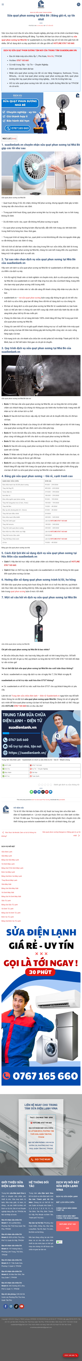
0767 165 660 (20, 706)
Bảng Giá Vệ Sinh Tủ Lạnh (11, 913)
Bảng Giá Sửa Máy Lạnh (10, 860)
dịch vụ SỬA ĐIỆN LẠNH (67, 1196)
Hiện (14, 139)
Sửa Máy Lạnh (7, 856)
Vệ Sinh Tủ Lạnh (7, 909)
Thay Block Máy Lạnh (9, 880)
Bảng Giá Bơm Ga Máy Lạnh (12, 876)
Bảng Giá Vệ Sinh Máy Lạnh (12, 868)
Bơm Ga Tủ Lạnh (8, 917)
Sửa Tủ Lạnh (6, 901)
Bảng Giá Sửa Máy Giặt (10, 888)
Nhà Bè (50, 56)
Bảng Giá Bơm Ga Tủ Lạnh (11, 921)
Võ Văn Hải (49, 25)
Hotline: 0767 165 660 (67, 1226)
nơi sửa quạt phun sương (30, 298)
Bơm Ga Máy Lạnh (8, 872)
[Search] (78, 4)
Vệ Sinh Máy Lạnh (8, 864)
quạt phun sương (17, 591)
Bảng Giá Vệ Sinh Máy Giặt (11, 896)
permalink (62, 799)
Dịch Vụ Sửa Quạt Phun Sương (41, 12)
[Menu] (3, 4)
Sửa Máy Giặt (6, 884)
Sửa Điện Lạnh (7, 852)
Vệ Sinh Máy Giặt (8, 892)
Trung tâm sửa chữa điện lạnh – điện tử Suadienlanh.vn (35, 696)
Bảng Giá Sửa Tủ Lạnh (10, 905)
